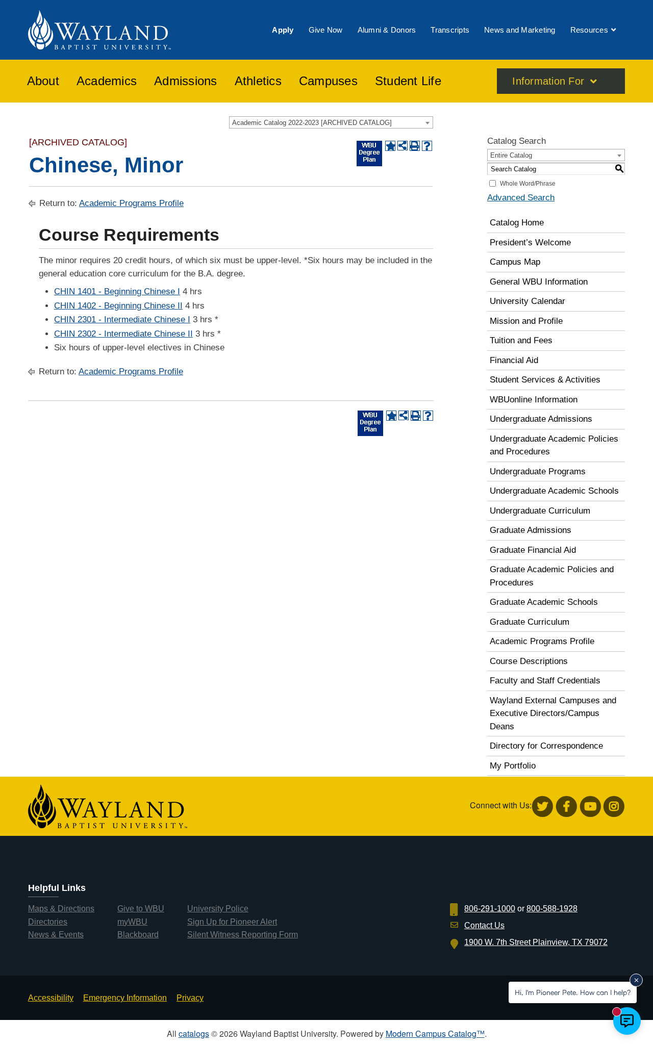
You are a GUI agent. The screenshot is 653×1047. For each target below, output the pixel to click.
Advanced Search (521, 197)
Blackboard (138, 934)
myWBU (132, 921)
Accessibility (50, 997)
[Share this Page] (402, 146)
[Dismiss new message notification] (636, 980)
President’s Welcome (530, 242)
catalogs (194, 1033)
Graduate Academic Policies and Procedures (552, 576)
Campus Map (515, 262)
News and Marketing (520, 30)
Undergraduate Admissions (541, 419)
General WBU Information (539, 282)
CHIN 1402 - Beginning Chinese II (118, 306)
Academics (107, 81)
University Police (217, 908)
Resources (589, 30)
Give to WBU (140, 908)
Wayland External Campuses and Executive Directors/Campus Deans (553, 713)
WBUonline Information (533, 399)
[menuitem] (282, 30)
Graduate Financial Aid (533, 550)
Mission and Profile (526, 321)
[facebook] (566, 807)
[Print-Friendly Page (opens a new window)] (415, 146)
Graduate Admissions (530, 530)
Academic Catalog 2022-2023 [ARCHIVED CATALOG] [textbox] (312, 122)
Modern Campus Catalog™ (435, 1033)
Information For (548, 81)
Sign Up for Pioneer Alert (232, 921)
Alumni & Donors (387, 30)
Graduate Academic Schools (544, 602)
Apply (282, 30)
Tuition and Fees (521, 340)
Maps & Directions (61, 908)
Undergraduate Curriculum (540, 511)
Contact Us (484, 925)
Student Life (408, 81)
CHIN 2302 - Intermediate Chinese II (123, 334)
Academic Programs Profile (131, 203)
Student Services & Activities (545, 380)
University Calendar (527, 301)
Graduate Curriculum (529, 622)
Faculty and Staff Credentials (545, 680)
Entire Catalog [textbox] (511, 155)
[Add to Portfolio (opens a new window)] (390, 146)
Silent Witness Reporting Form (242, 934)
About (43, 81)
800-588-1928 (551, 908)
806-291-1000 (489, 908)
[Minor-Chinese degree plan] (369, 153)
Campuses (328, 81)
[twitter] (543, 807)
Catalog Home (517, 222)
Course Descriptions (529, 661)
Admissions (185, 81)
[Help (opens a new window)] (427, 146)
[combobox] (331, 122)
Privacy (190, 997)
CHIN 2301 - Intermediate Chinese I (122, 319)
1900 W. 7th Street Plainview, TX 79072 (536, 942)
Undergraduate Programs (538, 471)
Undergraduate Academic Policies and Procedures (554, 445)
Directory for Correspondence (546, 746)
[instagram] (614, 807)
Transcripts (450, 30)
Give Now (326, 30)
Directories (47, 921)
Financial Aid (514, 360)
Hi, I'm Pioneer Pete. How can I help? (573, 992)
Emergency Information (125, 997)
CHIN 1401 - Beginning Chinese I (117, 291)
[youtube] (590, 807)
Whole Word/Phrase (528, 183)
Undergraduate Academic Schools (554, 491)
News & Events (56, 934)
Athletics (258, 81)
